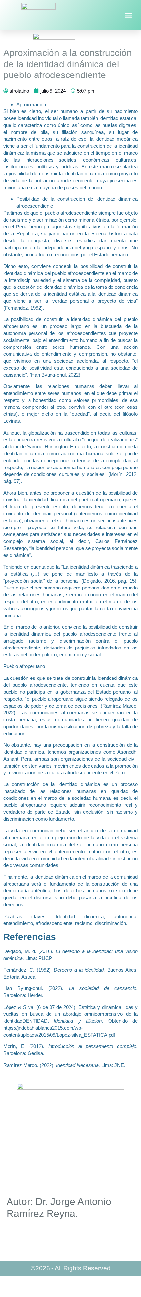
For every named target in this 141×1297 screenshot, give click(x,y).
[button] (128, 15)
